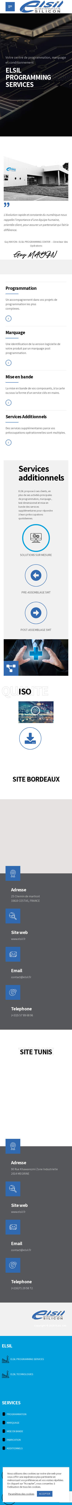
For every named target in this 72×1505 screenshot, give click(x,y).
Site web (19, 932)
